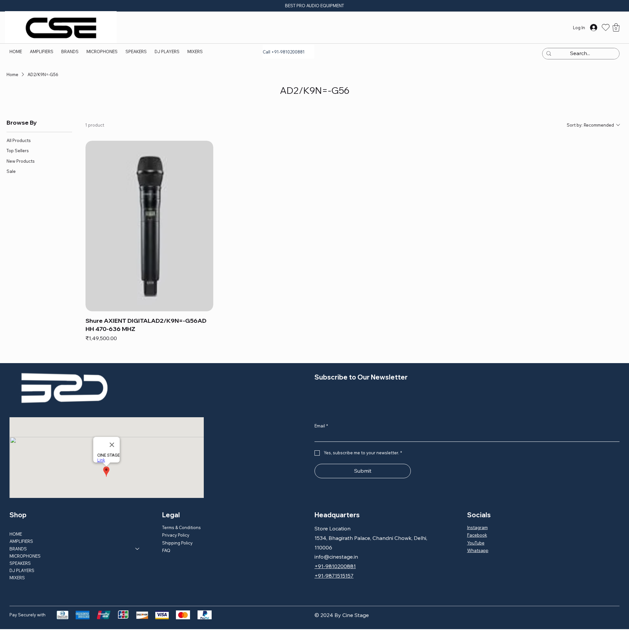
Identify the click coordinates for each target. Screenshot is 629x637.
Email (321, 425)
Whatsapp (477, 550)
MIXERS (17, 577)
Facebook (477, 535)
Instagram (477, 527)
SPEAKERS (20, 563)
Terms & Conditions (181, 527)
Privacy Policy (175, 535)
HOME (16, 534)
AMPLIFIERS (21, 541)
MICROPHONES (25, 556)
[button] (70, 51)
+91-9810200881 (335, 566)
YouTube (476, 542)
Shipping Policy (177, 542)
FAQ (166, 550)
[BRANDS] (137, 548)
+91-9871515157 (333, 575)
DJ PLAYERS (22, 570)
